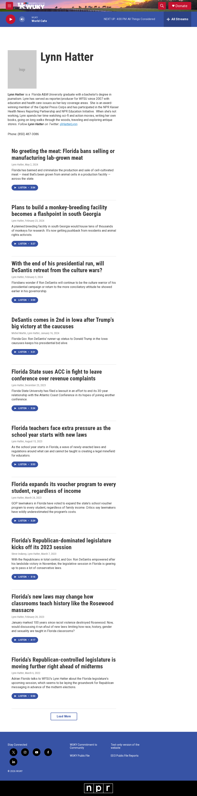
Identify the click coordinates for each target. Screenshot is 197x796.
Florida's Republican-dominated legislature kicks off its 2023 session (61, 544)
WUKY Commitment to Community (83, 746)
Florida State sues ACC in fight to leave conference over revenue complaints (57, 375)
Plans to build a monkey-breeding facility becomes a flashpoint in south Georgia (59, 210)
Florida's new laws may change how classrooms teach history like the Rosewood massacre (63, 603)
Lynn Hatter (18, 164)
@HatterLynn (68, 124)
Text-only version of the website (125, 746)
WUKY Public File (80, 755)
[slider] (28, 19)
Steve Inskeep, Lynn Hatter (26, 553)
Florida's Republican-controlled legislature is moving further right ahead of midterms (64, 663)
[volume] (22, 19)
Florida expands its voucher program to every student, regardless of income (64, 487)
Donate (181, 6)
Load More (64, 716)
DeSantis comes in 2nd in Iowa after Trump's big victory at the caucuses (63, 323)
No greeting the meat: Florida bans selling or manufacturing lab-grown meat (63, 154)
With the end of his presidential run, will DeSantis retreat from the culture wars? (58, 267)
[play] (11, 19)
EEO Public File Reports (125, 755)
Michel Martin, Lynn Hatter (26, 333)
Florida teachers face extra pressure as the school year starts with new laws (61, 431)
